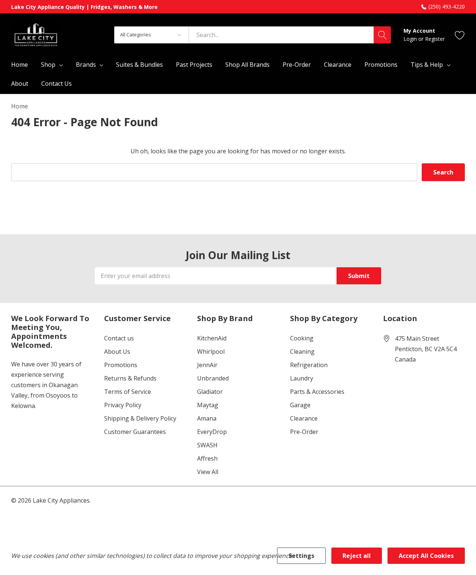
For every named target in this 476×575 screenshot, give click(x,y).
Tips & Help (427, 65)
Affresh (207, 458)
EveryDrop (212, 432)
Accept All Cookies (426, 556)
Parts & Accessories (317, 392)
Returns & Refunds (130, 378)
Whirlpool (211, 351)
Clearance (304, 418)
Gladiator (210, 392)
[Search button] (382, 34)
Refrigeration (309, 365)
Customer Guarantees (135, 432)
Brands (86, 65)
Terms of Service (127, 392)
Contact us (119, 338)
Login (410, 38)
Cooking (301, 338)
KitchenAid (211, 338)
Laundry (301, 378)
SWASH (207, 445)
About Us (117, 351)
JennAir (207, 365)
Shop (48, 65)
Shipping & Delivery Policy (140, 418)
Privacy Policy (122, 405)
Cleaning (302, 351)
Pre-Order (304, 432)
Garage (300, 405)
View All (207, 472)
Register (435, 38)
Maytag (207, 405)
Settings (301, 556)
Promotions (120, 365)
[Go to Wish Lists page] (460, 34)
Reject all (356, 556)
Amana (206, 418)
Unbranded (213, 378)
